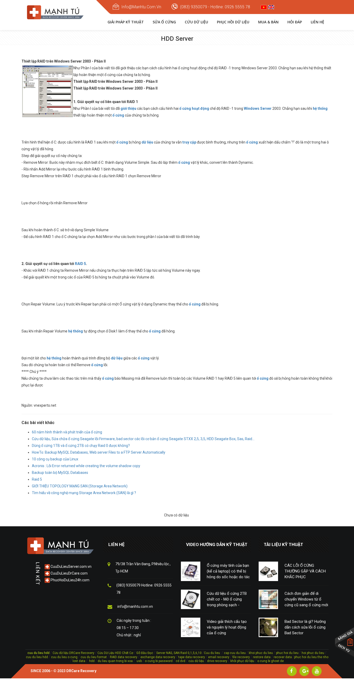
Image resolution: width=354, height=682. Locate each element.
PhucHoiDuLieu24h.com (69, 580)
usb (139, 661)
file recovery (241, 657)
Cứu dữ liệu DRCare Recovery (73, 653)
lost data (79, 661)
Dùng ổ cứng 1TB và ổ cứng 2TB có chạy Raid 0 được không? (81, 446)
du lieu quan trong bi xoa (115, 661)
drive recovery (217, 661)
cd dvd (180, 661)
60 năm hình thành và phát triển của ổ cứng (67, 432)
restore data (261, 657)
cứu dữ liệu (196, 661)
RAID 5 (80, 264)
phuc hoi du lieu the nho (311, 657)
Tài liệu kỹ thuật (283, 544)
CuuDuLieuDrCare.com (69, 573)
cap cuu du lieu (235, 653)
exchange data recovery (157, 657)
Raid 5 (37, 479)
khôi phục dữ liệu (242, 661)
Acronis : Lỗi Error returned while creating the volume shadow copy (86, 466)
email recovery (218, 657)
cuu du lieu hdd (37, 657)
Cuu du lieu (212, 653)
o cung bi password (159, 661)
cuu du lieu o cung (64, 657)
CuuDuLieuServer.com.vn (70, 566)
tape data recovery (191, 657)
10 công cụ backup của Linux (55, 459)
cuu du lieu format (94, 657)
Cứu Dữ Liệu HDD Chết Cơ (115, 653)
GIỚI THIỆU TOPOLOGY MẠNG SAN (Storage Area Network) (80, 486)
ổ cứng (184, 162)
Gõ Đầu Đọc (144, 653)
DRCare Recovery (81, 671)
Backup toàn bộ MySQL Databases (60, 472)
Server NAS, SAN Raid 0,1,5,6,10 (179, 653)
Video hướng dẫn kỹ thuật (216, 544)
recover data (283, 657)
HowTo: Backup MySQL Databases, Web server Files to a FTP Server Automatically (98, 452)
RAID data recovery (123, 657)
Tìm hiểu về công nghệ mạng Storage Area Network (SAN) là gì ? (84, 493)
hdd (92, 661)
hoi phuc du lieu (313, 653)
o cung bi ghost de (270, 661)
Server (266, 108)
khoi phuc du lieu (261, 653)
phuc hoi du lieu (287, 653)
